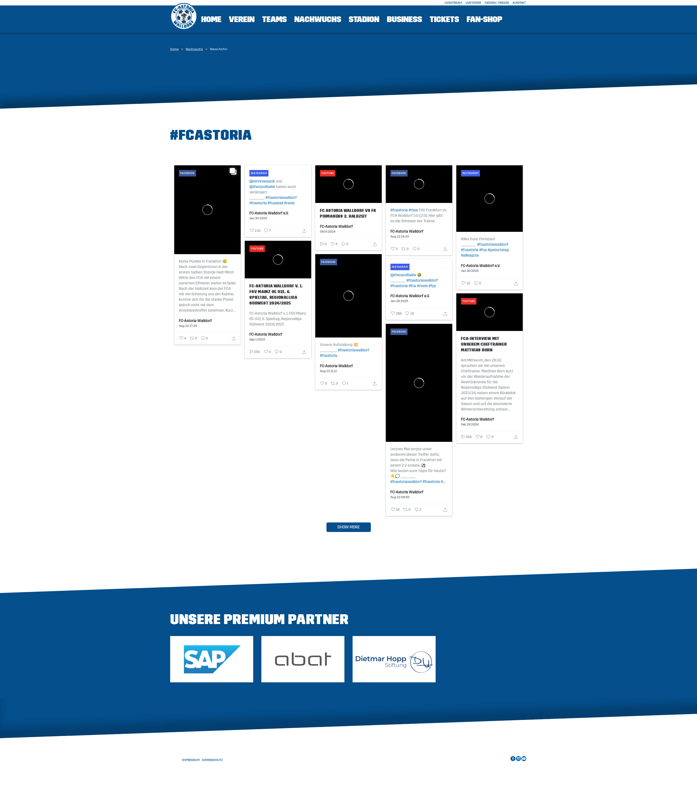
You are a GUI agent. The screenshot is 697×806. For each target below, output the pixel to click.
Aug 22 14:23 (399, 236)
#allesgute (470, 255)
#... (443, 482)
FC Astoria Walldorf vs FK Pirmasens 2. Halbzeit (348, 213)
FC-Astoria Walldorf (195, 321)
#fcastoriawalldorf (281, 197)
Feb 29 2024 (470, 424)
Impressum (191, 760)
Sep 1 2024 (257, 339)
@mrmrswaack (262, 181)
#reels (289, 203)
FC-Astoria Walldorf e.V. (269, 213)
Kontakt (519, 2)
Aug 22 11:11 (328, 370)
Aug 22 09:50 (399, 496)
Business (404, 19)
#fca (483, 250)
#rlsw (413, 210)
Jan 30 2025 (258, 218)
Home (211, 19)
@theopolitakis (262, 186)
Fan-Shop (484, 19)
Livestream (453, 2)
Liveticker (473, 2)
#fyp (432, 286)
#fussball (275, 203)
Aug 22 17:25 (188, 325)
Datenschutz (212, 760)
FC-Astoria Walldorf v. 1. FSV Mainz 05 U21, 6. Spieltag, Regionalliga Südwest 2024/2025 (276, 294)
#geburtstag (498, 250)
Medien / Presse (497, 2)
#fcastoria (258, 203)
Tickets (444, 19)
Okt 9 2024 (327, 231)
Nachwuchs (194, 49)
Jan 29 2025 (399, 300)
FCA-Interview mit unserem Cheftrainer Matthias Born (484, 344)
